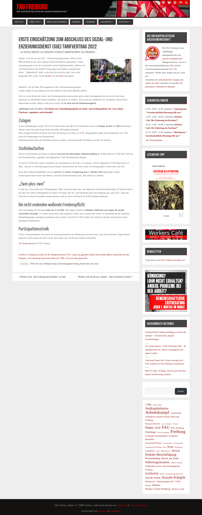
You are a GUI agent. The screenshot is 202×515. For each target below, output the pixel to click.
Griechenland (178, 443)
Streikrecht (150, 481)
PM (20, 62)
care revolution (166, 424)
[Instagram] (174, 2)
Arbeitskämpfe (72, 52)
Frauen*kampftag (163, 432)
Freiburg (178, 431)
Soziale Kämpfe (173, 477)
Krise (170, 446)
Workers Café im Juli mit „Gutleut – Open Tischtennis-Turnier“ (105, 277)
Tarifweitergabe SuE (165, 481)
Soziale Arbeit (85, 264)
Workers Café (178, 489)
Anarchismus (157, 405)
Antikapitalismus (156, 408)
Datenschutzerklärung (139, 505)
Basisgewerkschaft (152, 424)
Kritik (48, 76)
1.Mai (148, 404)
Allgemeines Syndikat (52, 52)
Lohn (158, 451)
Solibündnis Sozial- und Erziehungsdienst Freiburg (61, 264)
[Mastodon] (163, 2)
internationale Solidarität (153, 447)
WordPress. (115, 511)
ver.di (96, 264)
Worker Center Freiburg (157, 489)
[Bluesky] (169, 2)
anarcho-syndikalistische (172, 59)
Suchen (148, 386)
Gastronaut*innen (153, 443)
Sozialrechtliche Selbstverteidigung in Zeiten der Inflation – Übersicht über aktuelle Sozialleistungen (165, 335)
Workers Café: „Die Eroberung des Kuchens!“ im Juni (42, 277)
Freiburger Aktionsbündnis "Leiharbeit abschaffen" (161, 438)
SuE (92, 264)
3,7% (82, 133)
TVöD (177, 481)
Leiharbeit (150, 450)
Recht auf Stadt (170, 458)
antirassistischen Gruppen (169, 80)
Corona (175, 424)
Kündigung (178, 447)
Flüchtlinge (150, 432)
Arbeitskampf (157, 412)
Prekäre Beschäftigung (160, 454)
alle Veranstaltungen (154, 140)
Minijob (176, 450)
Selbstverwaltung (176, 462)
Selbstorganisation (157, 462)
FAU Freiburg (32, 6)
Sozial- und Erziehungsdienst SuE (171, 474)
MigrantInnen (165, 451)
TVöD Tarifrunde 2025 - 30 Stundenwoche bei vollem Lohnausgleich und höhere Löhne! (165, 349)
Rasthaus (172, 87)
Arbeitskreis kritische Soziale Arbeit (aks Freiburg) (162, 418)
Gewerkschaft (167, 443)
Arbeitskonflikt (176, 413)
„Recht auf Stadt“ (152, 83)
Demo (149, 427)
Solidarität (151, 473)
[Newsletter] (180, 2)
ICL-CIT (173, 69)
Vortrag (147, 485)
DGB (32, 264)
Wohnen (156, 485)
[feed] (186, 2)
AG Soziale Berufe (29, 52)
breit (61, 76)
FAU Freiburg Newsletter (171, 260)
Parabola (102, 511)
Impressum (122, 505)
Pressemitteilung (152, 458)
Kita (40, 264)
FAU (37, 264)
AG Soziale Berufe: (153, 346)
